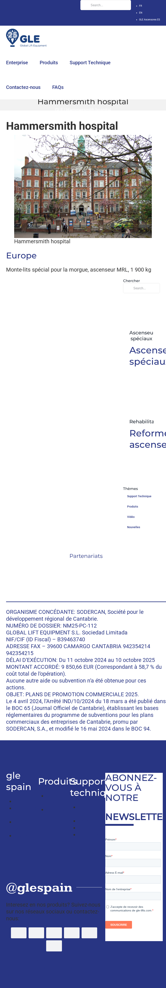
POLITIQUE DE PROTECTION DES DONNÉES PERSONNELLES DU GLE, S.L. (49, 967)
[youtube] (54, 932)
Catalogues (92, 821)
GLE (59, 109)
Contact (23, 835)
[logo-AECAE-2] (86, 584)
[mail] (54, 945)
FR (140, 5)
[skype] (89, 932)
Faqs (84, 828)
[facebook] (19, 932)
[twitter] (36, 932)
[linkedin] (72, 932)
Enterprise (26, 801)
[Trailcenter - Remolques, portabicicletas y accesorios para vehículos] (7, 753)
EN (140, 12)
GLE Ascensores (149, 19)
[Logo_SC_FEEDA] (86, 566)
